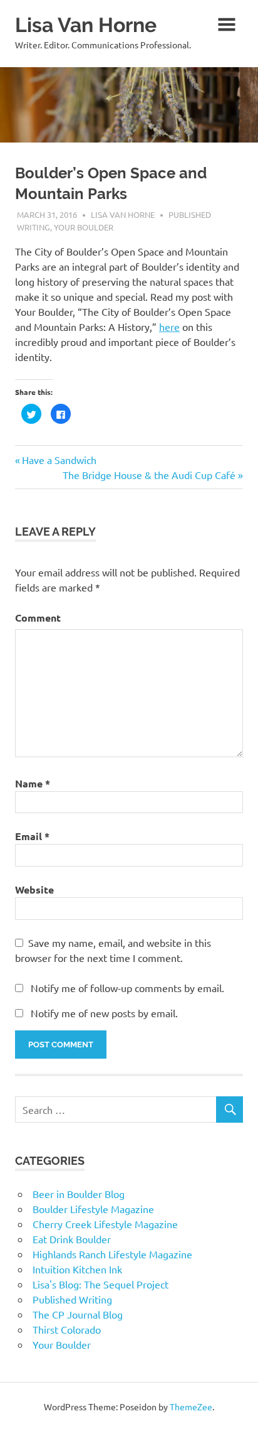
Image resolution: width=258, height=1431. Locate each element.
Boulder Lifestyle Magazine (93, 1208)
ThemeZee (191, 1406)
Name (32, 783)
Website (34, 889)
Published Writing (72, 1299)
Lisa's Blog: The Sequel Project (100, 1284)
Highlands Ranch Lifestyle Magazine (112, 1254)
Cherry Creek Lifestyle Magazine (105, 1224)
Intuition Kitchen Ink (77, 1269)
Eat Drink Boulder (72, 1239)
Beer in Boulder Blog (79, 1193)
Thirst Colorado (67, 1329)
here (169, 326)
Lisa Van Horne (86, 24)
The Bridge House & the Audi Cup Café (149, 474)
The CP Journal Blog (78, 1314)
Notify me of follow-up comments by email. (127, 987)
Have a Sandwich (58, 459)
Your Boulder (83, 227)
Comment (38, 617)
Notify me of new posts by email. (104, 1013)
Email (32, 836)
